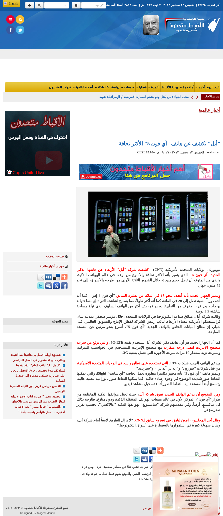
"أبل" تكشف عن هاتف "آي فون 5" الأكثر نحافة (169, 143)
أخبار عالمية (209, 110)
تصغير (203, 455)
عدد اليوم (213, 87)
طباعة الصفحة (55, 256)
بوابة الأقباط (169, 87)
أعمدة (154, 87)
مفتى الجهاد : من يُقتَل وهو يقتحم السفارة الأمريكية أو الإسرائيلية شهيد (144, 96)
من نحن (147, 508)
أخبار (201, 87)
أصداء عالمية (83, 87)
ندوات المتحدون (60, 87)
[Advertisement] (69, 45)
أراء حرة (188, 87)
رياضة (115, 87)
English (13, 3)
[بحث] (39, 5)
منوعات (129, 87)
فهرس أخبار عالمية (52, 266)
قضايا (142, 87)
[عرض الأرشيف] (76, 5)
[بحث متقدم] (29, 5)
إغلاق (214, 455)
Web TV (103, 87)
